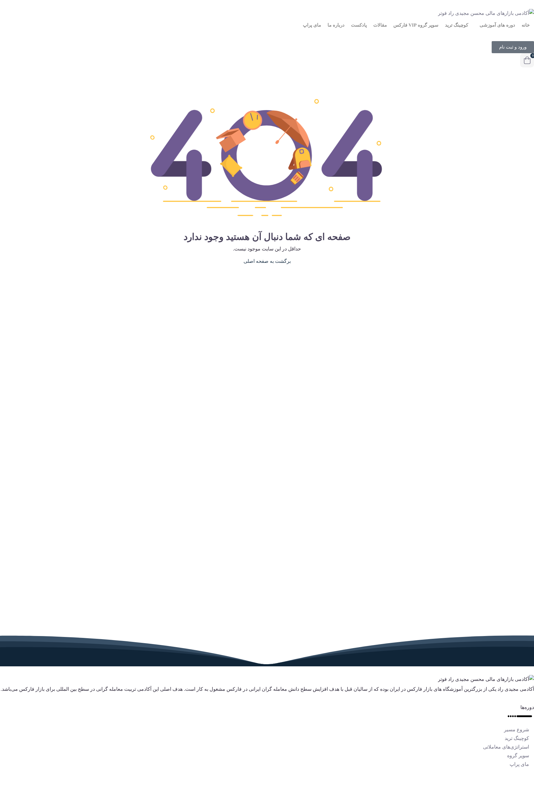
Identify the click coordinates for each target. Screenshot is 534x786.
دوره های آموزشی (496, 25)
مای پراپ (312, 25)
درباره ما (336, 25)
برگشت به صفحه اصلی (267, 261)
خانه (526, 25)
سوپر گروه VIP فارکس (416, 25)
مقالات (380, 25)
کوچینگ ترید (456, 25)
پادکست (359, 25)
